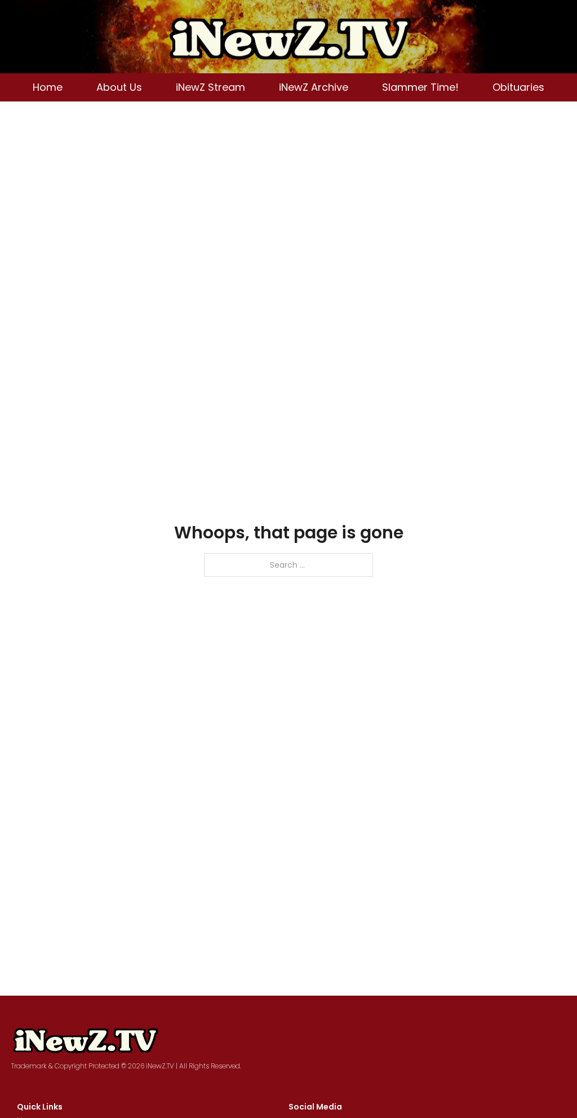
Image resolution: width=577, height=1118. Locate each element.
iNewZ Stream (210, 87)
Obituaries (518, 87)
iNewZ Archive (313, 87)
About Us (119, 87)
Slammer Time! (420, 87)
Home (48, 87)
